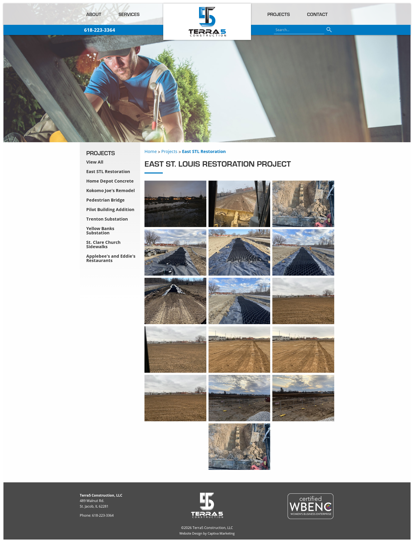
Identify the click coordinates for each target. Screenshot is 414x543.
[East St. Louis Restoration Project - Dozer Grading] (239, 224)
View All (94, 162)
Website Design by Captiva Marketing (207, 533)
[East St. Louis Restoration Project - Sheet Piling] (239, 467)
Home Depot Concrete (110, 181)
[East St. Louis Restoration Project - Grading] (303, 321)
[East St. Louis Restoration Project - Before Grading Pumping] (175, 224)
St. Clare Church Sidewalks (103, 244)
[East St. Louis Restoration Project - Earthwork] (303, 224)
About (93, 14)
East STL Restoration (204, 151)
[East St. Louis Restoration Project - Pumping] (239, 418)
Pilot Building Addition (110, 209)
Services (129, 14)
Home (150, 151)
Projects (278, 14)
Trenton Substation (107, 219)
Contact (317, 14)
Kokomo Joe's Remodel (110, 190)
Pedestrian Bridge (105, 200)
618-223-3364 (103, 515)
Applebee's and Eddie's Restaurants (110, 258)
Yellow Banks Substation (100, 231)
